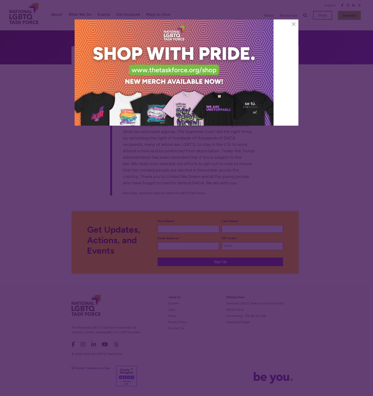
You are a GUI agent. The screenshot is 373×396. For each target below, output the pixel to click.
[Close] (293, 24)
